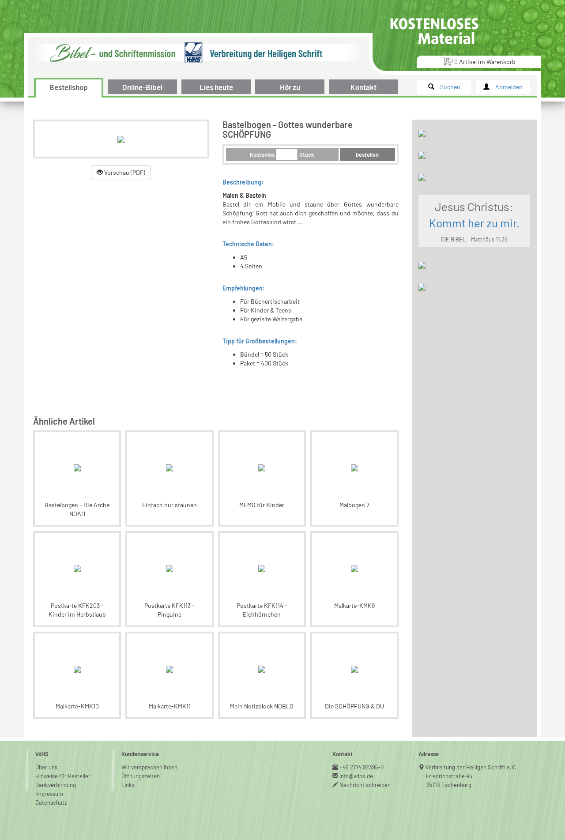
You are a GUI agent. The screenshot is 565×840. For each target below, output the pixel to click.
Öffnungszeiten (140, 776)
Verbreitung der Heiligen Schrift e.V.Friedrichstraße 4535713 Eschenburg (471, 776)
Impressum (49, 793)
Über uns (46, 767)
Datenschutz (51, 802)
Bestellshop (68, 87)
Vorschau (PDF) (124, 172)
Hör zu (290, 87)
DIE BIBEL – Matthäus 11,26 (474, 239)
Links (128, 784)
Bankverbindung (55, 784)
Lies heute (216, 87)
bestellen (367, 154)
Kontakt (363, 87)
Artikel (485, 61)
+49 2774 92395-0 (362, 767)
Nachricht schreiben (365, 784)
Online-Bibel (142, 87)
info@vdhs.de (356, 776)
